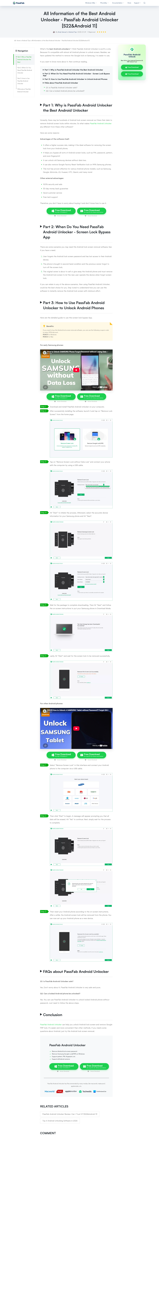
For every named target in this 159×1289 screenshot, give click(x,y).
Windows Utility (90, 3)
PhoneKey (103, 3)
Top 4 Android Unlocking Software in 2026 (59, 1121)
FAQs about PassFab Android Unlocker (24, 90)
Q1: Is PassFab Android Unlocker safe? (61, 87)
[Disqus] (76, 1161)
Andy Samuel (62, 32)
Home (19, 40)
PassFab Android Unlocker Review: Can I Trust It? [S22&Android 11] (69, 1114)
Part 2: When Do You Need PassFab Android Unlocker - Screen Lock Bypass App (76, 74)
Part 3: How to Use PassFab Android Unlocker (23, 80)
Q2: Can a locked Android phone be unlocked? (65, 91)
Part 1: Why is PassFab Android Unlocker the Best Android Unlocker (74, 70)
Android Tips (73, 32)
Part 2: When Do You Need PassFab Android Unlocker (24, 70)
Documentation (117, 3)
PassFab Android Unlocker (101, 123)
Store (129, 3)
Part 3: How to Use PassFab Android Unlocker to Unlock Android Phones (76, 79)
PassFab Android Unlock (132, 55)
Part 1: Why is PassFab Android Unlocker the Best (24, 59)
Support (136, 3)
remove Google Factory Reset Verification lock (70, 164)
